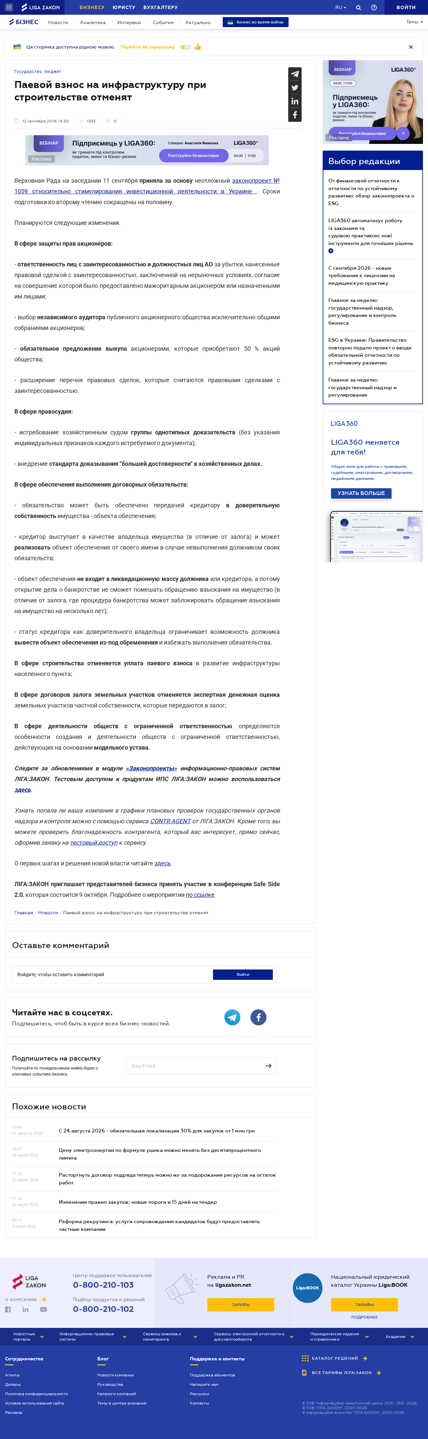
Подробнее (364, 1317)
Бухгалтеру (160, 7)
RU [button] (338, 7)
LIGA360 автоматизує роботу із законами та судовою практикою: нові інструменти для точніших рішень (370, 235)
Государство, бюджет (38, 71)
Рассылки (199, 1393)
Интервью (129, 22)
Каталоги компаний (116, 1393)
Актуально (198, 22)
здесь (162, 863)
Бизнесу (92, 7)
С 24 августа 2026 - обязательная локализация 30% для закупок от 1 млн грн (157, 1130)
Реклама (13, 1412)
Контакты (199, 1403)
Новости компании (115, 1375)
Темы (412, 21)
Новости (58, 22)
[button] (9, 7)
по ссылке (200, 894)
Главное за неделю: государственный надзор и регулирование (362, 387)
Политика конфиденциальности (36, 1393)
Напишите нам (204, 1384)
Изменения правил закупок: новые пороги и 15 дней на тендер (138, 1202)
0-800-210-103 (103, 1285)
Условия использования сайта (34, 1403)
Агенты (12, 1375)
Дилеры (13, 1384)
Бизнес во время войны (260, 22)
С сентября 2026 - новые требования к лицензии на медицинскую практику (361, 275)
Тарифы (241, 1304)
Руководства (110, 1384)
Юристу (124, 7)
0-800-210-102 (103, 1309)
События (163, 22)
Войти (243, 974)
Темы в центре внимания (121, 1403)
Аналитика (93, 22)
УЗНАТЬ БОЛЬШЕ (361, 493)
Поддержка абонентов (212, 1375)
